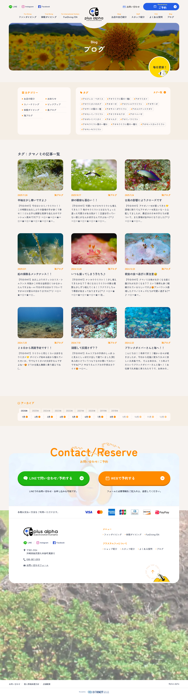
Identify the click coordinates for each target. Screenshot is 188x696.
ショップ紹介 (110, 548)
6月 (86, 416)
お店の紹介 (29, 98)
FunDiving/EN (152, 534)
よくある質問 (145, 548)
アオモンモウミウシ (92, 129)
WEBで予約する (123, 478)
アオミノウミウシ (130, 119)
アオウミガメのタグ (92, 103)
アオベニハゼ (136, 114)
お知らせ (51, 98)
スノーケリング (31, 104)
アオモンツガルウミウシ (153, 124)
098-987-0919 (33, 559)
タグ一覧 (157, 92)
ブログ (160, 548)
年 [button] (24, 410)
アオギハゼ (111, 103)
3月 (48, 416)
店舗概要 (47, 684)
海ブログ (28, 115)
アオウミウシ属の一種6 (119, 98)
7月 (99, 416)
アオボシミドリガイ (92, 119)
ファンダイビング (113, 534)
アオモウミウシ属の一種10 (95, 124)
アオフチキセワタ (116, 114)
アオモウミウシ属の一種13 (124, 124)
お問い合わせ (133, 6)
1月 (23, 416)
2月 (36, 416)
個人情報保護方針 (31, 684)
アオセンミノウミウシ (93, 114)
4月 (61, 416)
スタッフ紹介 (128, 548)
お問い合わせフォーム (37, 565)
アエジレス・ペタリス (93, 98)
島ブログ (51, 109)
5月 (73, 416)
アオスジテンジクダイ (142, 108)
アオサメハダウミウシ (116, 108)
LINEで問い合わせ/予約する (50, 478)
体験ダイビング (31, 109)
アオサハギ (152, 103)
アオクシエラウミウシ (132, 103)
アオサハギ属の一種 (92, 108)
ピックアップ (54, 104)
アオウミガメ (141, 98)
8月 (111, 416)
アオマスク (111, 119)
